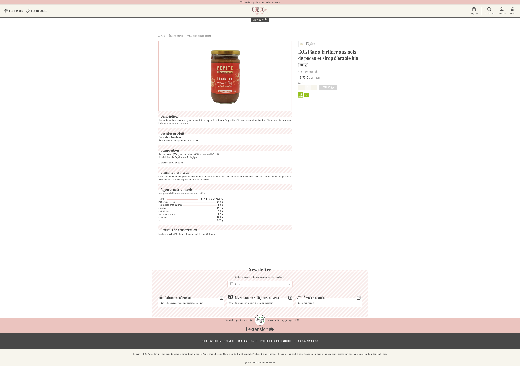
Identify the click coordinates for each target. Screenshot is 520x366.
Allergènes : (164, 162)
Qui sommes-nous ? (308, 341)
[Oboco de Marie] (260, 11)
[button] (489, 11)
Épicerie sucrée (176, 36)
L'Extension (270, 362)
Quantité (301, 83)
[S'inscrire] (287, 284)
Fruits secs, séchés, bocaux (199, 36)
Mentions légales (247, 341)
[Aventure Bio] (260, 320)
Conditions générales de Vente (218, 341)
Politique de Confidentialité (275, 341)
